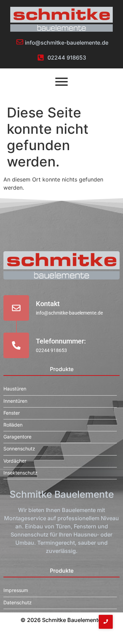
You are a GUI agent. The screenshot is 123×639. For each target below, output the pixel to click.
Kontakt (48, 304)
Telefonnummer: (61, 341)
